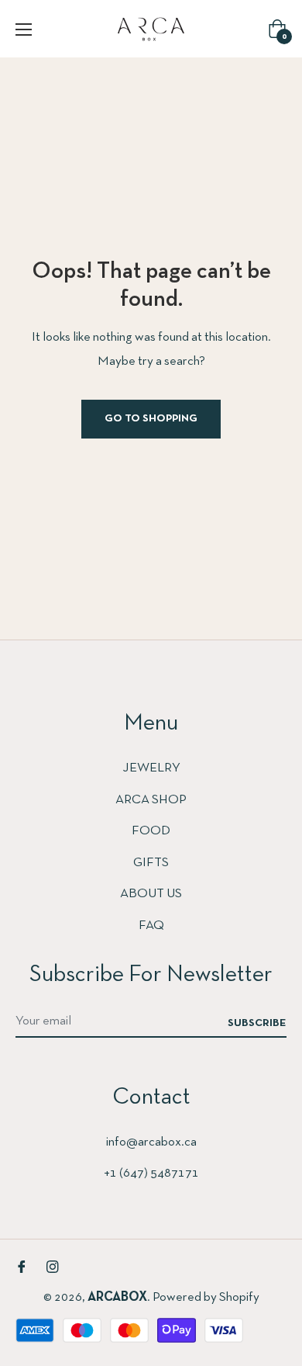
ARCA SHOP (151, 800)
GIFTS (151, 862)
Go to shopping (151, 419)
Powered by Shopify (206, 1297)
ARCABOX (117, 1297)
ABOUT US (151, 894)
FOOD (151, 831)
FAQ (151, 925)
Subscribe (257, 1023)
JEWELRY (151, 768)
